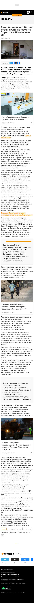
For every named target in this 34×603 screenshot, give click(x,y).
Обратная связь (16, 583)
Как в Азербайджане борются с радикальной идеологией (15, 118)
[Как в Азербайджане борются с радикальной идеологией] (17, 104)
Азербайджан (11, 529)
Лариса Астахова (27, 529)
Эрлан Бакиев (5, 532)
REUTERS (4, 60)
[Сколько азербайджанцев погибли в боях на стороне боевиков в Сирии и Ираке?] (17, 291)
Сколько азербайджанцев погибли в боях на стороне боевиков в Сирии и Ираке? (14, 306)
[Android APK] (6, 588)
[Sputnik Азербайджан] (5, 13)
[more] (31, 122)
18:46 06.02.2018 (5, 38)
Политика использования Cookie (10, 577)
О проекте (4, 569)
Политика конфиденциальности (10, 574)
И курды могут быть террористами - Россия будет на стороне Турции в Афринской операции (16, 445)
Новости (4, 529)
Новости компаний (6, 583)
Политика (19, 529)
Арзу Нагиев (13, 532)
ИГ (2, 535)
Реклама (24, 583)
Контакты (10, 569)
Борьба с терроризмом (24, 532)
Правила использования (8, 572)
